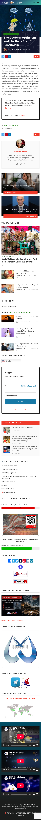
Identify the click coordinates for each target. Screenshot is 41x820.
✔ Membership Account (9, 466)
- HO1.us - (15, 805)
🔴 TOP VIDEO (9, 813)
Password (8, 386)
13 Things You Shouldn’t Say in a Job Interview (27, 345)
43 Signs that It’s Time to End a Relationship (27, 317)
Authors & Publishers (8, 482)
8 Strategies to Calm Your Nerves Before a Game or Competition (25, 331)
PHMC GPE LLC (31, 805)
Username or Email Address (14, 376)
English (8, 361)
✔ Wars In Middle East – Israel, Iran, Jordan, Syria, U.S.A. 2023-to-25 (18, 477)
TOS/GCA (20, 815)
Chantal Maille (15, 49)
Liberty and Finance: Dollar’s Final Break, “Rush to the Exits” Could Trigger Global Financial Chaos (24, 449)
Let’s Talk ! (4, 485)
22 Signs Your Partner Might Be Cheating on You (27, 286)
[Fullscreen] (37, 745)
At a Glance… (21, 813)
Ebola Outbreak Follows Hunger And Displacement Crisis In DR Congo (19, 260)
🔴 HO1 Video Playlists (8, 492)
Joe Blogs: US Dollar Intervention (22, 427)
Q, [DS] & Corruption (7, 256)
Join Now (8, 108)
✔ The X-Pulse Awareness (9, 469)
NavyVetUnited (8, 265)
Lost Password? (20, 410)
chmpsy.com (8, 128)
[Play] (4, 745)
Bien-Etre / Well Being (11, 34)
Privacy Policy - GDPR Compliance (12, 620)
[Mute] (34, 745)
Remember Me (11, 396)
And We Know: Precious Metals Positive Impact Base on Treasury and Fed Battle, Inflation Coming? (24, 439)
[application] (20, 736)
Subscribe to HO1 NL (7, 489)
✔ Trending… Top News (8, 473)
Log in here (24, 116)
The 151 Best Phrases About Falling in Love (26, 272)
